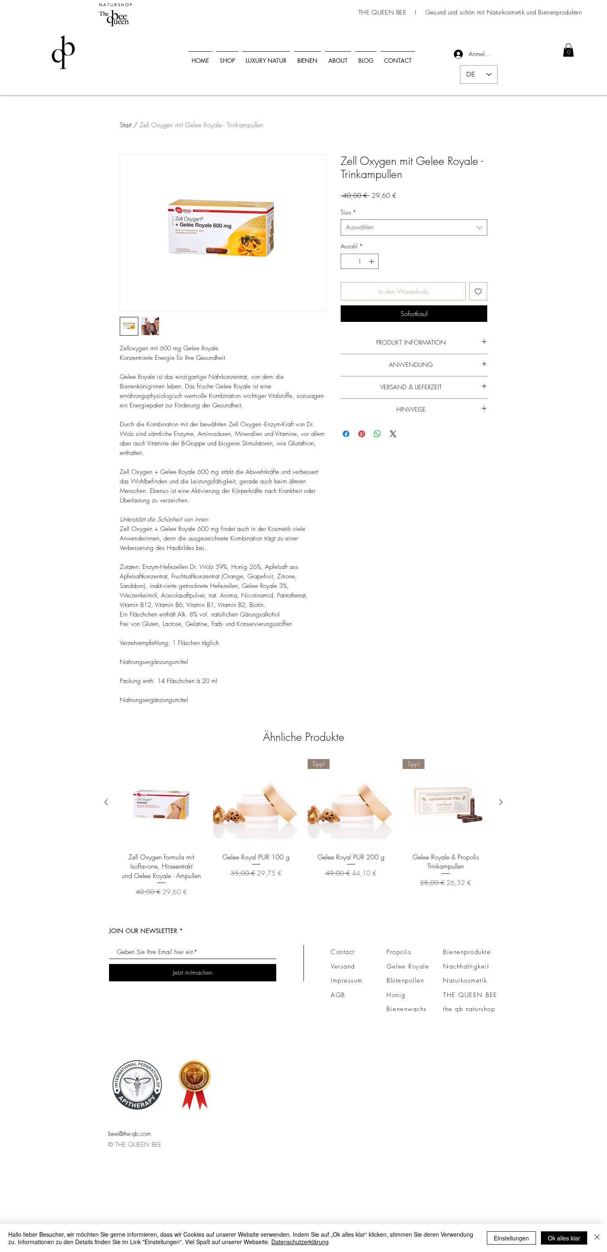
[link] (568, 50)
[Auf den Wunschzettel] (478, 291)
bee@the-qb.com (129, 1134)
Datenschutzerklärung (300, 1242)
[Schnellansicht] (161, 802)
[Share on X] (393, 434)
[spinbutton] (359, 261)
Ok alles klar (564, 1238)
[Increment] (372, 261)
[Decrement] (347, 261)
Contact (343, 952)
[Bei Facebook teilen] (346, 434)
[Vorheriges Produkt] (106, 802)
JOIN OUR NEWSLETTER (143, 931)
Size (348, 212)
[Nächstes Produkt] (501, 802)
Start (125, 124)
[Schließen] (597, 1238)
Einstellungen (511, 1238)
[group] (303, 828)
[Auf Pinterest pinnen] (362, 434)
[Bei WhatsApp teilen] (377, 434)
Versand (343, 966)
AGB (338, 995)
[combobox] (414, 227)
